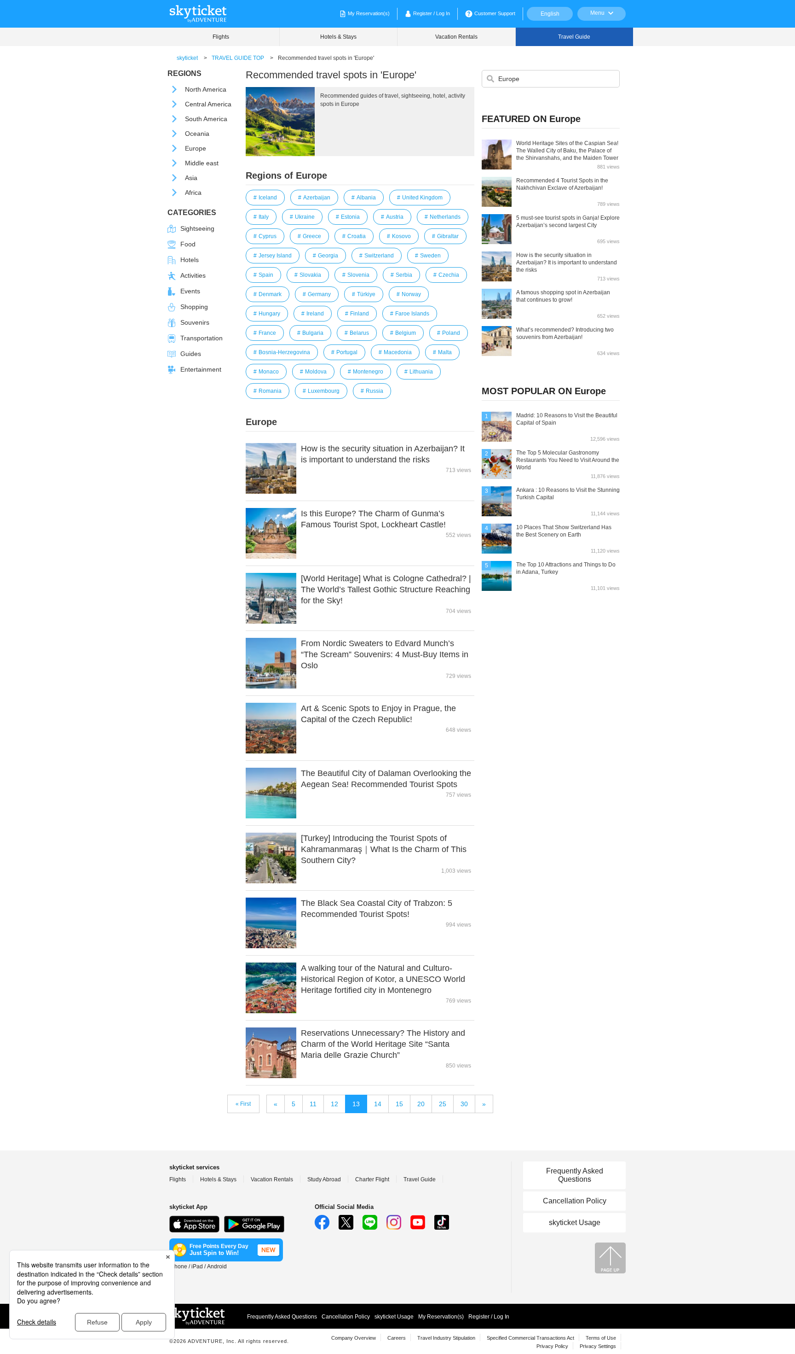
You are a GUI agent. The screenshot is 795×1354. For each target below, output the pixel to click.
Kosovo (401, 236)
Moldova (316, 371)
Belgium (405, 333)
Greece (312, 236)
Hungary (269, 313)
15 (399, 1104)
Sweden (430, 255)
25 (442, 1104)
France (267, 333)
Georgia (328, 255)
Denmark (270, 294)
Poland (451, 333)
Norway (411, 294)
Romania (270, 391)
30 (464, 1104)
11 (313, 1104)
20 (421, 1104)
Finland (359, 313)
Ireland (315, 313)
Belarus (359, 333)
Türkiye (366, 294)
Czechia (448, 275)
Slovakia (310, 275)
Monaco (269, 371)
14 (377, 1104)
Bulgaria (312, 333)
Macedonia (398, 352)
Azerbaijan (316, 197)
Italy (264, 217)
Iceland (268, 197)
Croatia (356, 236)
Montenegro (368, 371)
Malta (445, 352)
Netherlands (445, 217)
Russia (374, 391)
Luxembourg (324, 391)
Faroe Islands (412, 313)
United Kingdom (422, 197)
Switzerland (379, 255)
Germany (319, 294)
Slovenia (358, 275)
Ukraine (305, 217)
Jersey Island (275, 255)
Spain (266, 275)
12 (334, 1104)
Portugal (346, 352)
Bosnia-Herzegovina (284, 352)
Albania (366, 197)
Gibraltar (448, 236)
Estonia (350, 217)
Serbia (404, 275)
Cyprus (268, 236)
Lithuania (421, 371)
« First (243, 1104)
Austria (394, 217)
